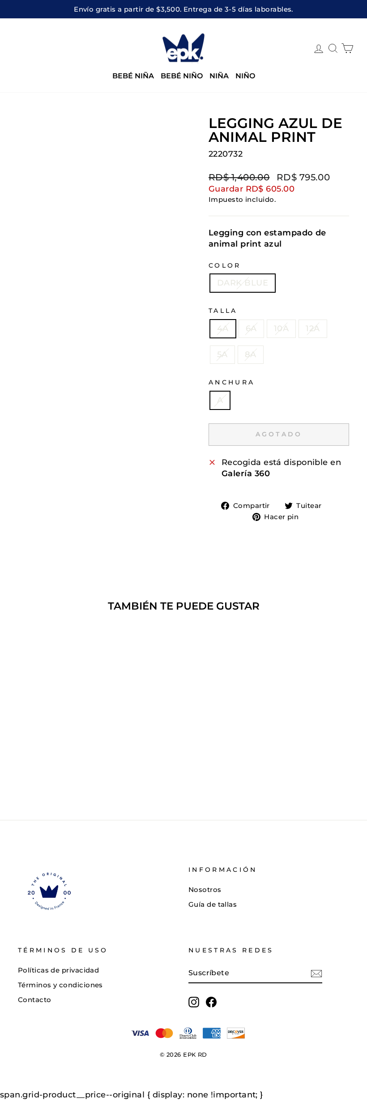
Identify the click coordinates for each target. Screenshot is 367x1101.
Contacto (34, 999)
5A (222, 354)
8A (250, 354)
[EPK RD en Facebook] (211, 1002)
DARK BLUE (242, 283)
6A (251, 328)
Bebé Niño (182, 76)
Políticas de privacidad (58, 970)
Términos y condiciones (60, 985)
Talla (223, 311)
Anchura (232, 382)
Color (225, 265)
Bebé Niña (133, 76)
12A (313, 328)
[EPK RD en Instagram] (193, 1002)
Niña (219, 76)
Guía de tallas (212, 904)
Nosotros (205, 889)
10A (281, 328)
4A (223, 328)
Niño (245, 76)
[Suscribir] (316, 973)
